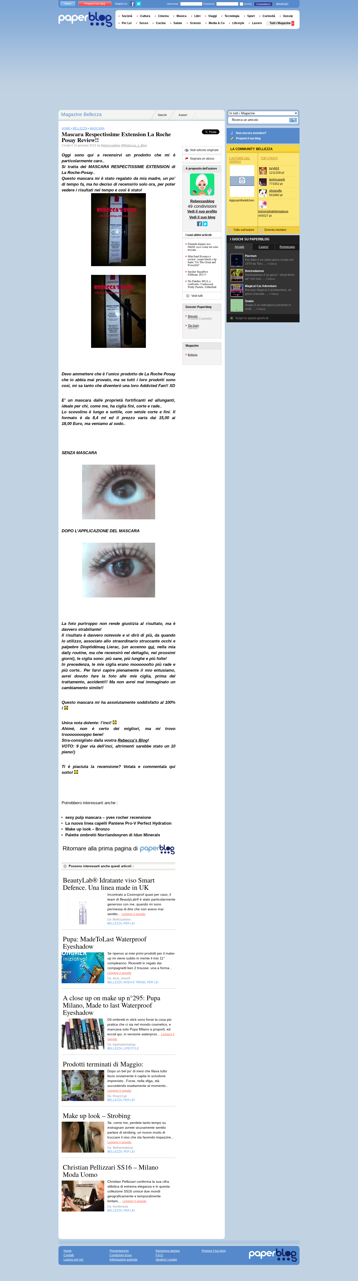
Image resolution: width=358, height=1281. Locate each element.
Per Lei (127, 23)
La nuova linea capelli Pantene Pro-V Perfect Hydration (118, 823)
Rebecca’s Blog (133, 740)
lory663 (274, 168)
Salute (177, 23)
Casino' (264, 247)
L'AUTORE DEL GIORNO (239, 160)
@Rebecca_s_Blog (134, 145)
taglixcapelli (277, 179)
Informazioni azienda (123, 1259)
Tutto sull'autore (243, 230)
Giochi (162, 115)
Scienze (195, 23)
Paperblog (85, 19)
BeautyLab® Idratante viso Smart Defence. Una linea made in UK (109, 883)
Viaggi (212, 16)
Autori (183, 115)
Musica (182, 16)
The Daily (193, 325)
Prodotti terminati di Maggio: (103, 1063)
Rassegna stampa (168, 1251)
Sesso (143, 23)
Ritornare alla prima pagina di (101, 848)
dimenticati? (282, 3)
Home (67, 3)
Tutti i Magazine (280, 23)
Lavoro (257, 23)
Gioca (272, 263)
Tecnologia (232, 16)
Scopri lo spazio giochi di (251, 318)
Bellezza (192, 354)
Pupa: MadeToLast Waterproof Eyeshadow (104, 942)
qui (151, 647)
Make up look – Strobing (97, 1115)
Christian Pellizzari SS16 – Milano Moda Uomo (110, 1170)
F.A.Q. (159, 1255)
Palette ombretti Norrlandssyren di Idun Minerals (112, 835)
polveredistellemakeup (273, 211)
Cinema (163, 16)
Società (127, 16)
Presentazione (119, 1251)
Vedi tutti (197, 296)
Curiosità (269, 16)
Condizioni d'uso (121, 1255)
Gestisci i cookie (166, 1259)
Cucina (161, 23)
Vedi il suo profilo (202, 211)
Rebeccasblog (110, 145)
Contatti (69, 1255)
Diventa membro (275, 230)
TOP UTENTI (269, 158)
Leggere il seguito (133, 914)
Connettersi (263, 4)
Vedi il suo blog (202, 217)
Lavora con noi (73, 1259)
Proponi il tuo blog (248, 138)
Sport (251, 16)
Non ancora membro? (251, 133)
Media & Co (217, 23)
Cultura (145, 16)
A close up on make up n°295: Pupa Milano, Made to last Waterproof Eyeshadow (111, 1005)
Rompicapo (287, 247)
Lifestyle (238, 23)
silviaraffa (275, 190)
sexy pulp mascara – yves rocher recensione (108, 817)
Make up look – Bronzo (87, 829)
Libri (197, 16)
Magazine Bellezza (81, 114)
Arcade (239, 247)
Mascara (193, 316)
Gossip (288, 16)
